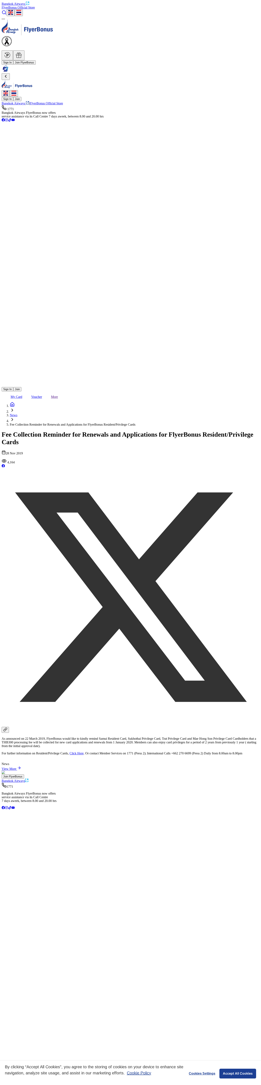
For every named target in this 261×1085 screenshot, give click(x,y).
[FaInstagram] (6, 120)
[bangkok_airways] (130, 379)
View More (9, 769)
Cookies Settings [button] (202, 1073)
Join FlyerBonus (24, 62)
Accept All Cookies (238, 1073)
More (54, 397)
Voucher (36, 397)
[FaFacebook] (3, 120)
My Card (16, 397)
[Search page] (4, 14)
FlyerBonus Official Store (18, 7)
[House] (12, 405)
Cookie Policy (139, 1073)
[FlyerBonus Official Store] (5, 71)
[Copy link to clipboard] (5, 730)
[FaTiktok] (9, 120)
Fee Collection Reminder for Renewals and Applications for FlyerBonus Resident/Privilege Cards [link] (72, 424)
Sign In (7, 62)
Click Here (77, 753)
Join (17, 99)
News (13, 415)
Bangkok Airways (13, 4)
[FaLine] (4, 385)
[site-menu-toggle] (3, 19)
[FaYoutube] (13, 120)
